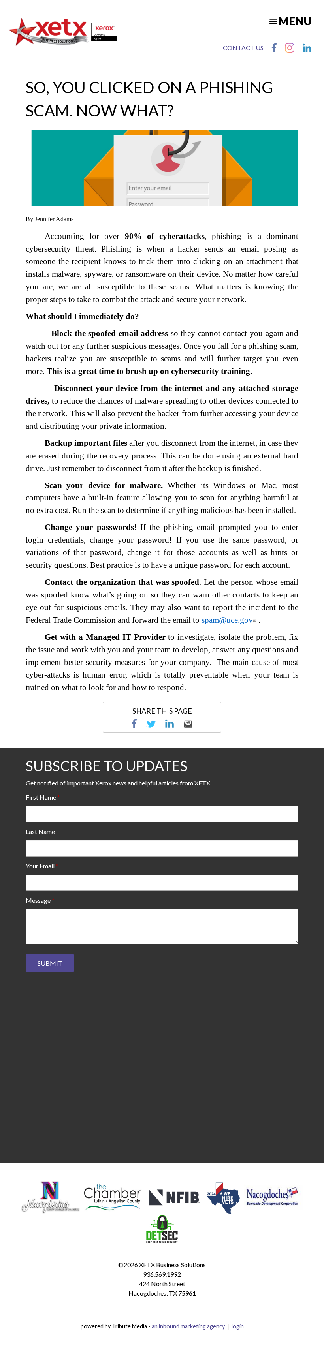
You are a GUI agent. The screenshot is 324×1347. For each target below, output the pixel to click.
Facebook (274, 48)
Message (38, 900)
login (238, 1326)
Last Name (40, 831)
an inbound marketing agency (188, 1326)
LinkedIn (307, 48)
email (188, 723)
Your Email (40, 866)
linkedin (169, 723)
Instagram (289, 48)
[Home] (62, 31)
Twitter (151, 723)
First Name (41, 797)
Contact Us (243, 47)
